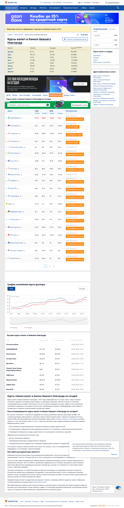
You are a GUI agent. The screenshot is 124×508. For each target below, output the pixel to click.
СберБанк (13, 180)
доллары (38, 482)
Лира (10, 69)
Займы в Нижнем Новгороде (103, 104)
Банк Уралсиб (14, 227)
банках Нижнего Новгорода (66, 419)
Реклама (28, 501)
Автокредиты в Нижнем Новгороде (101, 95)
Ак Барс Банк (14, 219)
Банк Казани (14, 153)
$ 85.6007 (87, 2)
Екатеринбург (36, 95)
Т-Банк (10, 204)
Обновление (71, 111)
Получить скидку (72, 127)
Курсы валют (11, 8)
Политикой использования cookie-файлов (96, 450)
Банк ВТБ (13, 188)
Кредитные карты (70, 8)
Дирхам (10, 72)
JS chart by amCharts (14, 296)
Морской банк (15, 174)
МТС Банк (13, 235)
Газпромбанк (14, 196)
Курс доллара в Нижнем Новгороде (101, 80)
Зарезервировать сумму (75, 119)
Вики (42, 501)
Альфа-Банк (14, 133)
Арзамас (96, 58)
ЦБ (81, 2)
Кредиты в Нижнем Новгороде (104, 92)
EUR (115, 45)
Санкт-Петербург (24, 95)
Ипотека (43, 8)
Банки (92, 8)
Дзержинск (97, 55)
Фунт (9, 60)
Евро (9, 55)
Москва (14, 95)
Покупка (37, 113)
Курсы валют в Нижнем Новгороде (101, 76)
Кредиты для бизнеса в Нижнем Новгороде (104, 101)
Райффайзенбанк (16, 212)
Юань (10, 57)
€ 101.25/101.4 (67, 2)
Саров (95, 60)
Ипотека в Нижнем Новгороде (103, 98)
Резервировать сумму (74, 135)
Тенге (11, 63)
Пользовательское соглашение (56, 501)
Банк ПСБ (13, 161)
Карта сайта (80, 501)
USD (115, 40)
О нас (22, 501)
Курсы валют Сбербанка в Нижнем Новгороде (102, 89)
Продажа (44, 113)
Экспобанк (14, 141)
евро (44, 482)
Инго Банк (13, 169)
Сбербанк (47, 480)
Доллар (10, 52)
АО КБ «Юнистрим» (16, 147)
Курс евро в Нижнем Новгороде (104, 84)
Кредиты (23, 8)
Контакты (35, 501)
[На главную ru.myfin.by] (11, 501)
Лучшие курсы (46, 2)
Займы (84, 8)
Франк (10, 66)
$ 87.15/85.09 (57, 2)
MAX (59, 29)
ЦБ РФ (8, 95)
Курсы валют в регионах (101, 62)
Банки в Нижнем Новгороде (103, 86)
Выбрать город (69, 95)
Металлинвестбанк (16, 243)
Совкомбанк (14, 126)
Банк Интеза (14, 258)
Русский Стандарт (16, 250)
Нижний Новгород (56, 95)
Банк (10, 111)
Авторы (71, 501)
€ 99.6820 (95, 2)
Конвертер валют (100, 29)
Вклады (33, 8)
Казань (45, 95)
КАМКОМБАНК (15, 118)
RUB (115, 35)
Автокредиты (55, 8)
